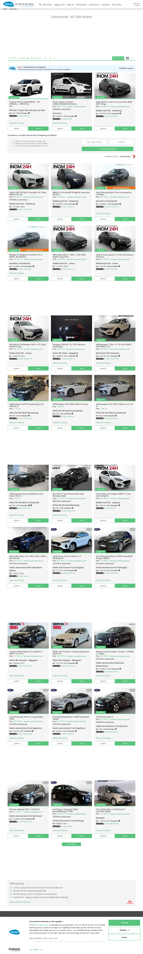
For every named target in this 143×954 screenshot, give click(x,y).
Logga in (137, 5)
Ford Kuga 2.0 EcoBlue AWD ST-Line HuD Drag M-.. (113, 494)
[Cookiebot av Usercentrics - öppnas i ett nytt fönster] (14, 949)
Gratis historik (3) (68, 416)
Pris (45, 58)
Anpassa (123, 930)
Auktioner (94, 4)
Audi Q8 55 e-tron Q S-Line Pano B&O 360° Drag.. (114, 103)
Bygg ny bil (60, 4)
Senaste (22, 58)
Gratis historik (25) (112, 359)
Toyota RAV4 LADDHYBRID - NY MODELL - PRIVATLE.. (24, 103)
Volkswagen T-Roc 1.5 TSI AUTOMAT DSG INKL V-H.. (114, 345)
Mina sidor (136, 3)
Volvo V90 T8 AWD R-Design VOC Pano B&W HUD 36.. (27, 193)
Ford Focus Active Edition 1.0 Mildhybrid (67, 557)
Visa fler (71, 844)
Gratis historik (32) (112, 824)
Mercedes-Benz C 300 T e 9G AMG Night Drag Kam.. (69, 255)
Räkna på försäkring (16, 123)
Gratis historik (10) (25, 821)
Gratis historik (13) (25, 418)
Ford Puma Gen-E (104, 716)
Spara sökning (118, 58)
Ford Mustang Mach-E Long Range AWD (26, 717)
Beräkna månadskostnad (76, 106)
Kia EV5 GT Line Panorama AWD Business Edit (68, 494)
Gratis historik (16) (112, 671)
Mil (50, 58)
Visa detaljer (34, 950)
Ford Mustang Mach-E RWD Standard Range (71, 717)
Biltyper (105, 4)
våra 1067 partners (42, 925)
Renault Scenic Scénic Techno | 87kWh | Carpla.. (115, 652)
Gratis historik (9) (111, 116)
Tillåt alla (124, 923)
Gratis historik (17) (68, 359)
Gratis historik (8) (25, 269)
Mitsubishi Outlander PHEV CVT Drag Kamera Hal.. (27, 345)
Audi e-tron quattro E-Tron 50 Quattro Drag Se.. (115, 255)
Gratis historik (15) (68, 269)
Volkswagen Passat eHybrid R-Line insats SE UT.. (26, 494)
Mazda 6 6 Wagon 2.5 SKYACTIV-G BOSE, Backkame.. (25, 255)
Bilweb (5, 9)
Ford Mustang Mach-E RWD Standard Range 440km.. (114, 557)
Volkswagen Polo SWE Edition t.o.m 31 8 (114, 405)
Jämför (17, 128)
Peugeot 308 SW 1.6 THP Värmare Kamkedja (69, 345)
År (55, 58)
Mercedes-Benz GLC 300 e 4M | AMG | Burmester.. (28, 557)
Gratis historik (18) (112, 207)
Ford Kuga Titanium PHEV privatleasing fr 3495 (65, 810)
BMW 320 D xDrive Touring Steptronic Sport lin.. (71, 652)
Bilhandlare (81, 4)
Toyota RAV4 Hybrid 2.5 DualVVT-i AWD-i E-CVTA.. (25, 652)
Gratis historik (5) (68, 511)
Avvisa (124, 937)
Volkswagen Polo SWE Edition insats (70, 404)
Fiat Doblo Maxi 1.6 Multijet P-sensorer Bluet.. (111, 810)
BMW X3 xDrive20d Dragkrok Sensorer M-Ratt (71, 193)
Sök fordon (47, 4)
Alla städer (117, 4)
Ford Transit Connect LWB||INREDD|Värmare (65, 103)
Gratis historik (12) (25, 209)
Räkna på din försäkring (20, 902)
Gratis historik (24, 116)
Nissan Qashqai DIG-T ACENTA (24, 809)
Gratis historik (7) (68, 734)
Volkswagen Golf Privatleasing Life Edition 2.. (26, 405)
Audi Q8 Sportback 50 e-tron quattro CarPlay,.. (114, 193)
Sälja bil (70, 4)
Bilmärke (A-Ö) (36, 58)
